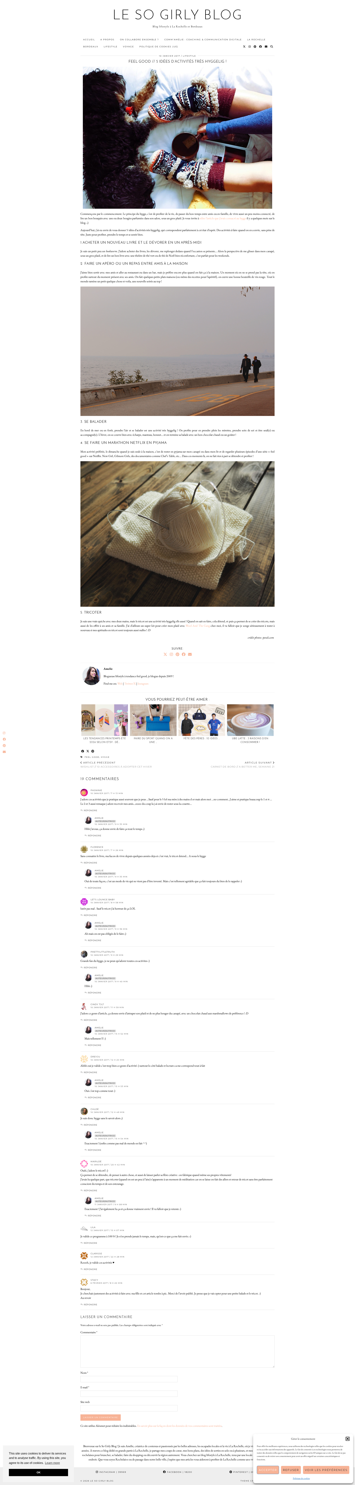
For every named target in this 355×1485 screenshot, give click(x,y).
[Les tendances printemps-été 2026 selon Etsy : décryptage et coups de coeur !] (104, 720)
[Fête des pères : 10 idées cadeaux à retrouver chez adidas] (201, 720)
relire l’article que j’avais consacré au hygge (223, 218)
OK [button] (38, 1472)
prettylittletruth (103, 952)
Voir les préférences (326, 1470)
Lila (93, 1227)
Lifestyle (110, 46)
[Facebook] (260, 46)
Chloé (95, 1109)
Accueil (89, 39)
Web (119, 683)
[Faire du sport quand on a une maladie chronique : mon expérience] (153, 720)
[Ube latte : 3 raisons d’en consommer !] (250, 720)
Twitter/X (130, 683)
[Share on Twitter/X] (87, 751)
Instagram (143, 683)
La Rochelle (256, 39)
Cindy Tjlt (97, 1004)
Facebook (179, 1472)
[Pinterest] (255, 46)
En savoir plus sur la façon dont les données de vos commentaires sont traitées (179, 1426)
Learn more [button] (52, 1462)
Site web (85, 1402)
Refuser (291, 1470)
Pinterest (245, 1472)
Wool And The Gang (198, 626)
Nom (84, 1373)
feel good (92, 757)
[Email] (266, 46)
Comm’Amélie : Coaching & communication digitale (203, 39)
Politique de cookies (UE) (158, 46)
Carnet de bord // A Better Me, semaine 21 (243, 764)
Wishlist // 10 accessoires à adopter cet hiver (116, 764)
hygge (105, 757)
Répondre (90, 810)
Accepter (268, 1470)
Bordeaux (90, 46)
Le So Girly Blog (178, 16)
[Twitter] (244, 46)
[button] (347, 1439)
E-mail (84, 1387)
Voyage (128, 46)
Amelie (99, 818)
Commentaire (88, 1332)
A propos (107, 39)
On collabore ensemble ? (139, 39)
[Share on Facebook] (82, 751)
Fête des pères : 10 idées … (202, 738)
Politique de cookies (301, 1478)
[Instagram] (249, 46)
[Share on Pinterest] (92, 751)
